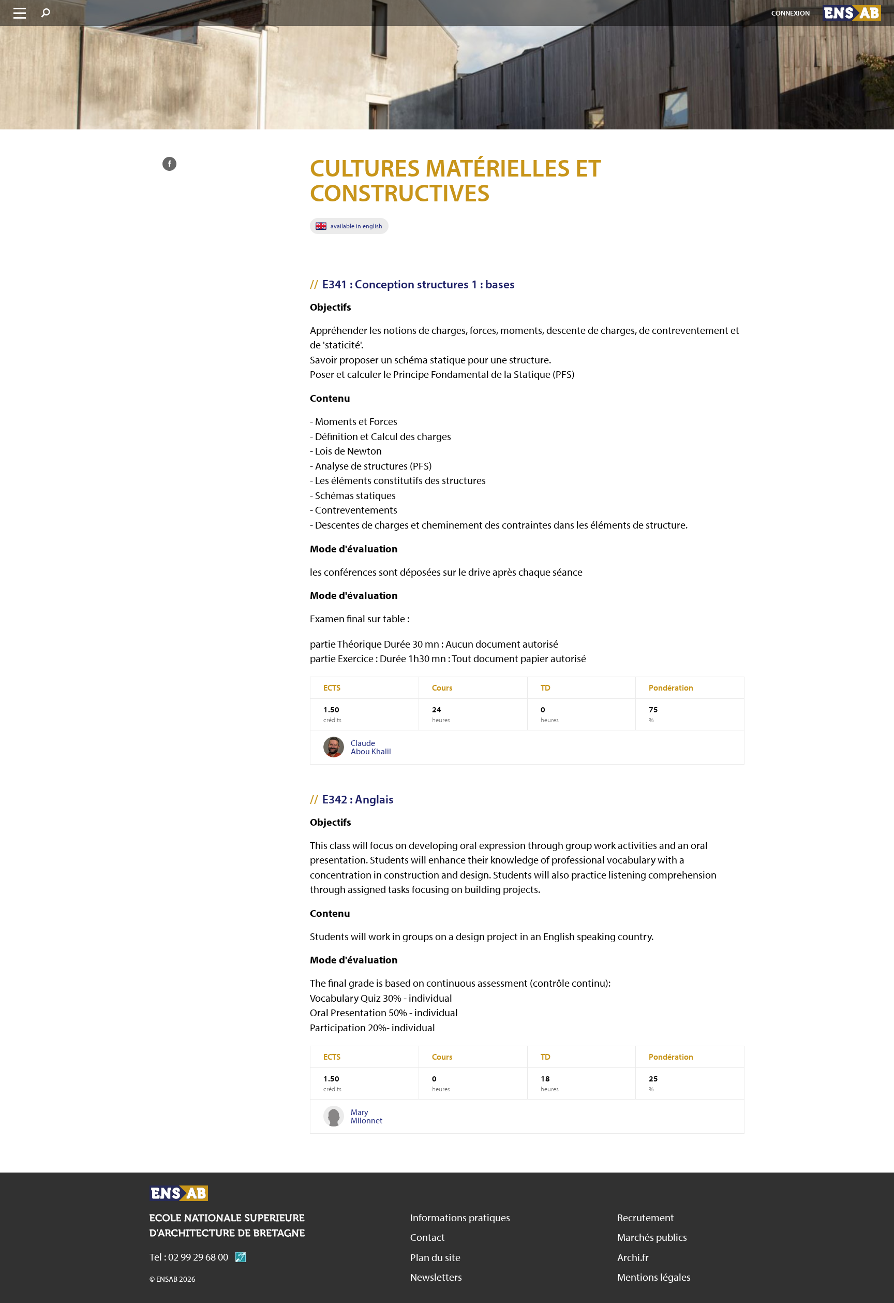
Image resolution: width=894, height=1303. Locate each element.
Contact (427, 1237)
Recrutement (645, 1217)
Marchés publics (652, 1237)
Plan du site (435, 1257)
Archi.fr (633, 1257)
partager (169, 164)
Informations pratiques (460, 1217)
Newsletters (436, 1276)
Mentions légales (654, 1276)
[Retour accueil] (852, 13)
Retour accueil (179, 1193)
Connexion (790, 13)
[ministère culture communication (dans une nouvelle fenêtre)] (238, 1256)
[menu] (20, 13)
